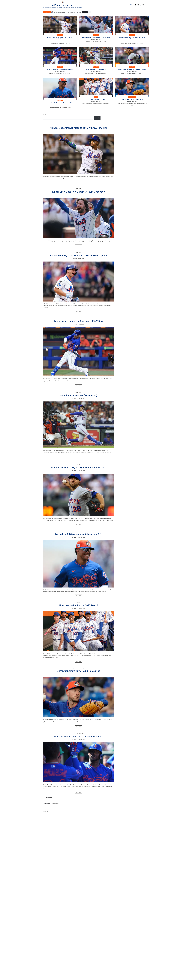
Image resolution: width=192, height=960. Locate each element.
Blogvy (57, 803)
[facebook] (136, 5)
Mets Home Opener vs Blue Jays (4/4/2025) (60, 69)
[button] (146, 12)
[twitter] (141, 5)
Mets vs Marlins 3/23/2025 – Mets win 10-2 (78, 736)
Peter (57, 41)
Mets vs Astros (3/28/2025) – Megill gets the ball (132, 69)
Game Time (60, 66)
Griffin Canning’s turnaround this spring (132, 99)
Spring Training (78, 733)
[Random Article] (146, 4)
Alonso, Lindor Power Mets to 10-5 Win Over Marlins (60, 38)
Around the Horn (132, 97)
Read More (78, 182)
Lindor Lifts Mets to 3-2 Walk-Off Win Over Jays (96, 37)
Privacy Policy (46, 809)
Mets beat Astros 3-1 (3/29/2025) (96, 69)
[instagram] (138, 5)
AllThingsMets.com (62, 5)
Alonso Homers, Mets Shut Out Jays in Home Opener (132, 38)
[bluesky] (143, 5)
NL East (96, 97)
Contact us (45, 811)
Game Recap (60, 35)
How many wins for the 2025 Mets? (96, 99)
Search (44, 114)
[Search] (148, 4)
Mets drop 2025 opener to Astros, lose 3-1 (60, 103)
